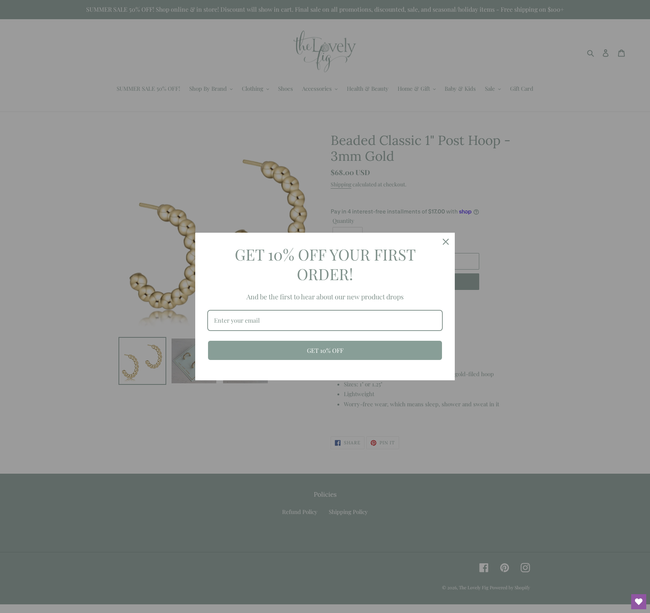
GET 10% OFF (325, 350)
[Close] (446, 242)
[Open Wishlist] (638, 601)
